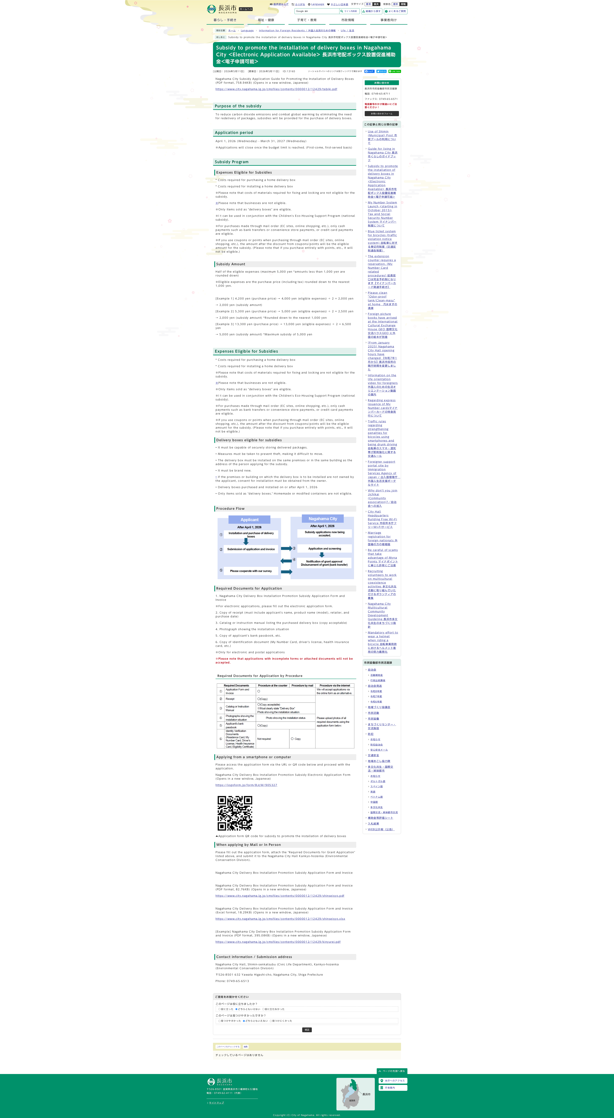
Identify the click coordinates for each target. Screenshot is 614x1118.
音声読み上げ (281, 4)
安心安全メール (379, 750)
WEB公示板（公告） (381, 829)
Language (317, 4)
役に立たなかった (275, 1009)
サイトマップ (216, 1103)
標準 (368, 4)
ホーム (232, 30)
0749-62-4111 (223, 1093)
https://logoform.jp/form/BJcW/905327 (246, 785)
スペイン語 (376, 786)
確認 (307, 1030)
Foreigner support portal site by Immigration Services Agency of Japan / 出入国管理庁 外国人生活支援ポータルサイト (384, 473)
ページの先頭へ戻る (394, 1071)
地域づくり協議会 (379, 707)
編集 (246, 1047)
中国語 (374, 802)
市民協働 (373, 718)
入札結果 (373, 823)
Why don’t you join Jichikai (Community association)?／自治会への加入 (383, 498)
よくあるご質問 (397, 11)
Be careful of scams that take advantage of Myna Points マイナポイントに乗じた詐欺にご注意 (383, 558)
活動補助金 (376, 675)
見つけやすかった (231, 1021)
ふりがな (300, 4)
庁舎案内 (390, 1088)
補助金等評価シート (380, 818)
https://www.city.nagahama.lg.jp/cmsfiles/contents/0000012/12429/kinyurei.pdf (278, 942)
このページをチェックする (228, 1047)
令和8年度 (376, 691)
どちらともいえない (249, 1009)
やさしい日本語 (339, 4)
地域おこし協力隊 (379, 761)
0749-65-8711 (381, 94)
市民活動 (373, 713)
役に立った (227, 1009)
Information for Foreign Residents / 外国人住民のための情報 (297, 30)
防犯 (371, 734)
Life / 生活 (347, 30)
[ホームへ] (222, 12)
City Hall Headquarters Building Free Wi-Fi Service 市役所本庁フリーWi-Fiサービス (382, 519)
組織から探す (373, 11)
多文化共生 (376, 807)
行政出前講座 (378, 680)
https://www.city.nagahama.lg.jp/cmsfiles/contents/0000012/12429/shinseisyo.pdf (280, 895)
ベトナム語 (376, 797)
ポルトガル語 (378, 781)
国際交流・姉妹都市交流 (384, 812)
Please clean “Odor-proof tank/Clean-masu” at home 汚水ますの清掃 (382, 300)
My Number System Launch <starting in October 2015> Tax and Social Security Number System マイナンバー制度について (382, 214)
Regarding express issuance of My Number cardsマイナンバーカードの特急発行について (383, 408)
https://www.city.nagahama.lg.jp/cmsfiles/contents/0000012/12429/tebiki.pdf (276, 89)
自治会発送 (375, 686)
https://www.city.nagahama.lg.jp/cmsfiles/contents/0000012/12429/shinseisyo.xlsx (280, 919)
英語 (372, 792)
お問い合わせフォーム (382, 114)
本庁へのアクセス (395, 1081)
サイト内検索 (350, 11)
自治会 (372, 669)
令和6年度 (376, 702)
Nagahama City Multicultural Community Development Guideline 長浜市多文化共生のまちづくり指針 (383, 615)
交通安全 (373, 755)
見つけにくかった (282, 1021)
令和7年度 (376, 696)
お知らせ (375, 739)
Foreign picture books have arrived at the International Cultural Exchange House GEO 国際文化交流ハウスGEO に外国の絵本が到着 (383, 325)
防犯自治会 (376, 745)
